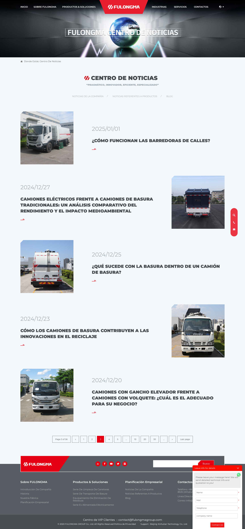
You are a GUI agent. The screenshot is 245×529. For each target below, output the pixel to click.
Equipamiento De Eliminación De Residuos (92, 499)
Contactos (201, 7)
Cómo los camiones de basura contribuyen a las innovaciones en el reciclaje (84, 333)
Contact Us (217, 525)
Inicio (24, 7)
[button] (217, 468)
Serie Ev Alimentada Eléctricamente (93, 505)
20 (145, 439)
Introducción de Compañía (35, 489)
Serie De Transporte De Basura (90, 493)
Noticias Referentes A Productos (135, 96)
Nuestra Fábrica (29, 498)
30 (154, 439)
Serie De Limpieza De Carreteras (91, 489)
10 (135, 439)
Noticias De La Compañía (88, 96)
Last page (185, 439)
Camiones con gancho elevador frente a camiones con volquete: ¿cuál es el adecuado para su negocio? (152, 398)
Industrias (159, 7)
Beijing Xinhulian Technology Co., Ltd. (168, 524)
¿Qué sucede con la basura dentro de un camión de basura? (156, 269)
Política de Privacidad (125, 524)
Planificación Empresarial (34, 502)
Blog (169, 96)
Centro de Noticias (50, 61)
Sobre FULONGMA (45, 7)
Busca (206, 463)
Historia (24, 493)
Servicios (180, 7)
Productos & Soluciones (79, 7)
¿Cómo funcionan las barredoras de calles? (151, 140)
